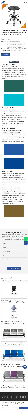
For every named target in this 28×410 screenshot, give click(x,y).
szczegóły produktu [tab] (14, 61)
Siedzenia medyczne (6, 280)
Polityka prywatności (5, 405)
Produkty (14, 280)
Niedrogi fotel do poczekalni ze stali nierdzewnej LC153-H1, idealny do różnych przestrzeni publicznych (13, 344)
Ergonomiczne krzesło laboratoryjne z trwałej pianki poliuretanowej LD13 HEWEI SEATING (13, 322)
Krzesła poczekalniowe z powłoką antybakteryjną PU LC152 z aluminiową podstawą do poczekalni (12, 365)
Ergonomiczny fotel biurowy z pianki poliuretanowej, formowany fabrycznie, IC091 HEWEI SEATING (12, 301)
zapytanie (5, 54)
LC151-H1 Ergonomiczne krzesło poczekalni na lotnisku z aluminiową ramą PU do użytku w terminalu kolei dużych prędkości (13, 387)
